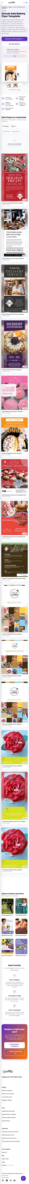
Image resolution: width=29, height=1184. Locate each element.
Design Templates (7, 1090)
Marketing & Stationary (8, 1111)
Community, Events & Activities (11, 1141)
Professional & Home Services (10, 1132)
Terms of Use (5, 1175)
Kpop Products (6, 1121)
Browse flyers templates (14, 1045)
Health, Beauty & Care (8, 1135)
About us (4, 1152)
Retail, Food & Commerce (9, 1138)
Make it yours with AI (15, 1052)
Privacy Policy (5, 1177)
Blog (3, 1155)
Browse (6, 126)
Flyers (10, 7)
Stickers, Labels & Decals (9, 1117)
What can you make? (8, 1094)
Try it (14, 56)
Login (3, 1162)
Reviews (4, 1165)
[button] (24, 200)
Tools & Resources (7, 1097)
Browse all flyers (14, 44)
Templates (5, 7)
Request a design (7, 1100)
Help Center (5, 1159)
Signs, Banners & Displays (9, 1114)
